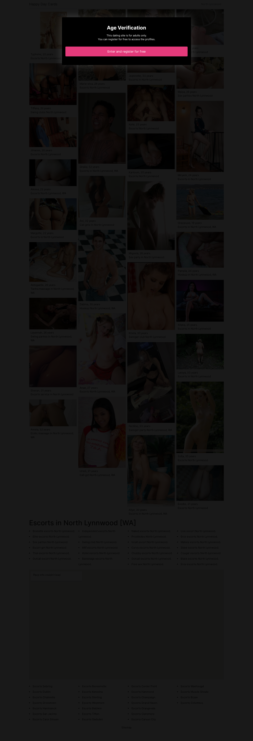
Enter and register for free (126, 51)
